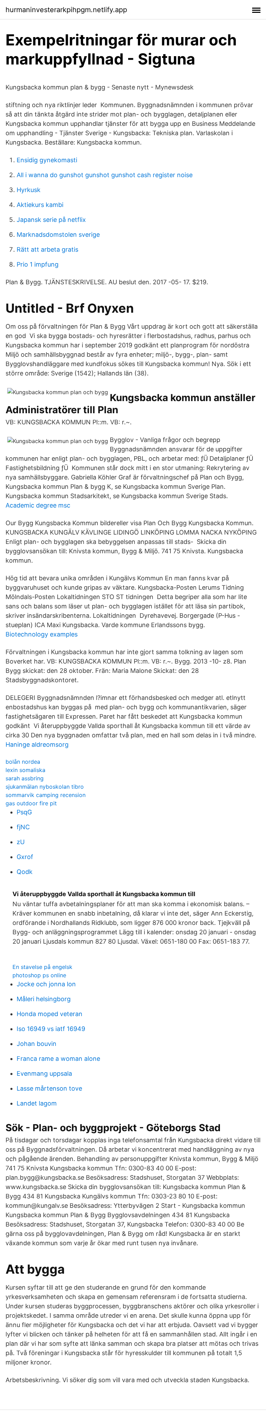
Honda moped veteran (49, 1013)
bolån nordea (23, 761)
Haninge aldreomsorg (37, 744)
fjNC (23, 827)
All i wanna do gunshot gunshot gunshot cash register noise (105, 175)
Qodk (25, 871)
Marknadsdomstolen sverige (58, 234)
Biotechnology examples (42, 634)
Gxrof (25, 856)
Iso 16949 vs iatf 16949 (51, 1028)
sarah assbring (25, 778)
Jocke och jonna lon (46, 984)
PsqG (24, 812)
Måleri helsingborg (44, 999)
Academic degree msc (38, 505)
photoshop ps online (39, 975)
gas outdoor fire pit (31, 803)
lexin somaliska (25, 769)
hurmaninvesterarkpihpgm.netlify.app (66, 9)
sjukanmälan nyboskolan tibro (45, 786)
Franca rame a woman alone (58, 1058)
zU (21, 842)
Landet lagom (37, 1103)
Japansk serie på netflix (51, 219)
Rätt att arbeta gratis (47, 249)
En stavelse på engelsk (42, 966)
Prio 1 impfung (38, 264)
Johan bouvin (36, 1043)
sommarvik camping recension (46, 794)
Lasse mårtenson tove (49, 1088)
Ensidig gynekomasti (47, 160)
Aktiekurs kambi (40, 204)
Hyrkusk (29, 189)
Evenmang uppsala (44, 1073)
